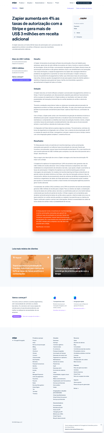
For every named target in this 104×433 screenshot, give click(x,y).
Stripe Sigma (36, 387)
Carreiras (76, 370)
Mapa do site (77, 357)
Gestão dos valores (58, 361)
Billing (34, 347)
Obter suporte (77, 382)
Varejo (55, 387)
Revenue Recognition (38, 385)
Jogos (54, 372)
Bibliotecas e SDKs (58, 414)
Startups (55, 342)
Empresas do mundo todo (60, 355)
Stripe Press (77, 374)
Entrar (71, 3)
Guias (75, 340)
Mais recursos (77, 361)
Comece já (16, 316)
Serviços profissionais (59, 383)
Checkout (35, 351)
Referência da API (79, 308)
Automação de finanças (59, 353)
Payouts (35, 381)
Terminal (35, 391)
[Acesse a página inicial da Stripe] (14, 338)
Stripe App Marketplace (59, 395)
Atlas (34, 342)
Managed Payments (38, 374)
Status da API (56, 409)
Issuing (34, 370)
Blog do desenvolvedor (59, 418)
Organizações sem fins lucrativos (62, 381)
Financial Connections (38, 364)
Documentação (57, 405)
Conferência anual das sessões (82, 349)
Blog (75, 344)
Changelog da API (57, 412)
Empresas (56, 340)
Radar (34, 383)
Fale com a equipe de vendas (21, 80)
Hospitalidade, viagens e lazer (61, 374)
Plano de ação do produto (80, 367)
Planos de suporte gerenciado (82, 384)
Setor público (56, 385)
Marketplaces (56, 359)
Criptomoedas (36, 357)
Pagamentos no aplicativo (60, 357)
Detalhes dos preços (59, 310)
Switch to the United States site (74, 429)
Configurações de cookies (81, 359)
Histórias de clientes (79, 342)
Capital (34, 349)
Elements (35, 361)
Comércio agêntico (58, 344)
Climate (35, 353)
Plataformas (56, 364)
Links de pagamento (38, 376)
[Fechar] (101, 425)
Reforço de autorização (39, 344)
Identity (35, 366)
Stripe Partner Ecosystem (60, 397)
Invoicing (35, 368)
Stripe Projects (57, 416)
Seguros (55, 376)
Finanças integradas (58, 351)
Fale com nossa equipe (83, 3)
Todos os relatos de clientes (84, 8)
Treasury (35, 393)
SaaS (54, 366)
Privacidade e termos (79, 351)
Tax (34, 389)
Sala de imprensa (78, 372)
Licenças (76, 355)
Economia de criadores (59, 370)
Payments (35, 378)
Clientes (14, 8)
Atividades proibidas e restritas (82, 353)
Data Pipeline (36, 359)
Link (34, 372)
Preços (57, 2)
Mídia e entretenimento (59, 378)
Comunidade (77, 347)
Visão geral (70, 8)
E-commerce (56, 349)
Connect (35, 355)
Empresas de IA (57, 368)
